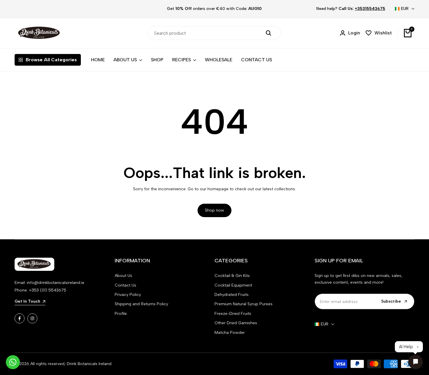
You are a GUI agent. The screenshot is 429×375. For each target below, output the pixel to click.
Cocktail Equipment (233, 285)
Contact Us (125, 285)
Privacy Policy (128, 294)
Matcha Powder (229, 332)
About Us (123, 275)
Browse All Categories (51, 59)
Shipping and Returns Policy (141, 303)
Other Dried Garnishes (235, 322)
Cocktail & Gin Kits (232, 275)
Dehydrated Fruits (231, 294)
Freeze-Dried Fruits (232, 313)
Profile (121, 313)
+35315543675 (370, 8)
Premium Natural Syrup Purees (243, 303)
